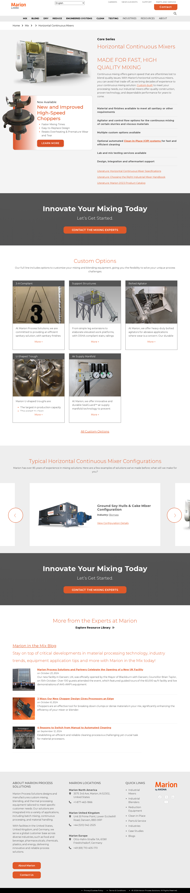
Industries (129, 18)
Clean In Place (136, 815)
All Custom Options (95, 431)
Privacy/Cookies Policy (93, 890)
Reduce (57, 18)
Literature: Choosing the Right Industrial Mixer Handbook (131, 177)
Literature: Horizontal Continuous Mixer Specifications (129, 171)
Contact (166, 6)
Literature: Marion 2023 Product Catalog (121, 183)
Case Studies (135, 831)
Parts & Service (137, 820)
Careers (112, 2)
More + (39, 341)
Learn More (50, 143)
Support (147, 2)
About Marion (26, 865)
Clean (100, 18)
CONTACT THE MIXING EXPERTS (95, 230)
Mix (25, 18)
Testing (113, 18)
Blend (35, 18)
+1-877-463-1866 (82, 802)
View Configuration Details (113, 523)
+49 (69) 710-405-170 (85, 848)
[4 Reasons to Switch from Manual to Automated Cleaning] (24, 737)
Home (16, 25)
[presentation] (15, 515)
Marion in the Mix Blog (34, 645)
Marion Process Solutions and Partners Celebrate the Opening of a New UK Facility (90, 669)
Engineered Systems (79, 18)
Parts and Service (166, 2)
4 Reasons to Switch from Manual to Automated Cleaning (74, 727)
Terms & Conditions (117, 890)
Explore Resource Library (93, 627)
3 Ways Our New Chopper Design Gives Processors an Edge (75, 698)
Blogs (131, 836)
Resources (148, 18)
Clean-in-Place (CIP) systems (143, 141)
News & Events (130, 2)
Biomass (114, 514)
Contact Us (27, 875)
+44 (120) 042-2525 (84, 825)
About (163, 18)
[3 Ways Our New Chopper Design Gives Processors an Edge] (24, 708)
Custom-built (145, 85)
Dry (45, 18)
